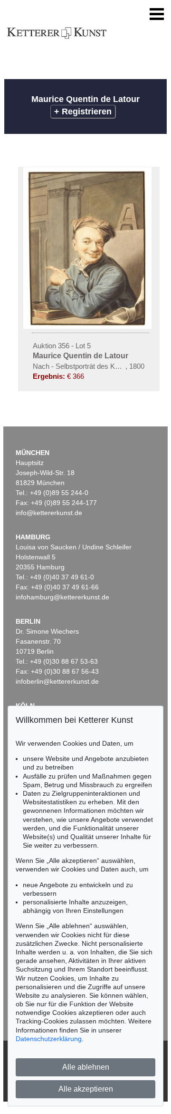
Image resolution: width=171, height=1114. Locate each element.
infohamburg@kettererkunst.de (62, 597)
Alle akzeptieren (85, 1089)
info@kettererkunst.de (49, 512)
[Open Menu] (157, 14)
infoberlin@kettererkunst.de (57, 681)
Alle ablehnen (85, 1067)
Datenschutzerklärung (49, 1039)
